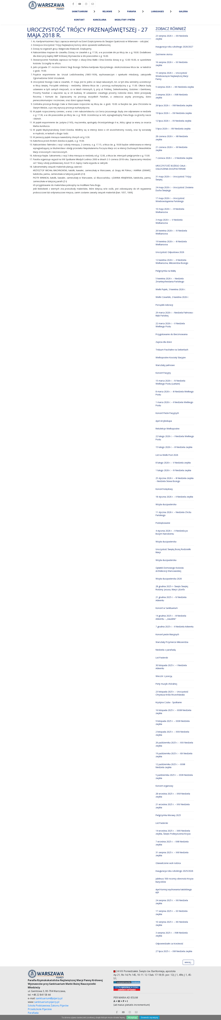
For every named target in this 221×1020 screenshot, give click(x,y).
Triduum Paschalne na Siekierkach (172, 349)
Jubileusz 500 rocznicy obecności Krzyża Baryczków (174, 880)
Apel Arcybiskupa (164, 420)
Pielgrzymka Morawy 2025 (168, 815)
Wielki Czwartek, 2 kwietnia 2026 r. (172, 297)
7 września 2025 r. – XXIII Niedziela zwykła (172, 843)
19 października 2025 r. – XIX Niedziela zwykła (174, 755)
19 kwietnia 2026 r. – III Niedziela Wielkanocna (171, 243)
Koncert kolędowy (164, 489)
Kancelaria (99, 19)
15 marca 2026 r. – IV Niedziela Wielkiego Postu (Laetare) (170, 382)
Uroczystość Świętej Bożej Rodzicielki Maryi (173, 551)
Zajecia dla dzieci (164, 342)
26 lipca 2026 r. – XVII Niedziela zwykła (174, 105)
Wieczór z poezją (164, 676)
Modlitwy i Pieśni (125, 19)
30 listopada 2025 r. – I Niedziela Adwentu (171, 667)
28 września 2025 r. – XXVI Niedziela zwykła (173, 795)
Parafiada (33, 1012)
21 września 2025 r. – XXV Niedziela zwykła (173, 806)
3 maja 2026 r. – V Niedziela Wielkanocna (169, 221)
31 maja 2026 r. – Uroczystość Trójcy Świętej (173, 178)
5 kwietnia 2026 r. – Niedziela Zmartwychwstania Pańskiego (170, 280)
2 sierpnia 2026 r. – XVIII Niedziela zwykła (172, 96)
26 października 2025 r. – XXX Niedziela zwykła (174, 744)
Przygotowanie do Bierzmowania (171, 334)
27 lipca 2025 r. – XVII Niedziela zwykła (174, 951)
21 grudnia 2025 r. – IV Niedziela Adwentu (171, 599)
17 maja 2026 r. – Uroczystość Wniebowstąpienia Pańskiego (170, 200)
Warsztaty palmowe (165, 365)
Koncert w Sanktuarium (167, 608)
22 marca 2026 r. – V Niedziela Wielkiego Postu (170, 325)
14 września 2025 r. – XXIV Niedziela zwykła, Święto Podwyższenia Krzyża (173, 832)
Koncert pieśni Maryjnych (167, 634)
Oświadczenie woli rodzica (168, 863)
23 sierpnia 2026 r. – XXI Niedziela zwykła (172, 37)
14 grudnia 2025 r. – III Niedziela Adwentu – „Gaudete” (171, 617)
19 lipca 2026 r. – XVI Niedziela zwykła (174, 113)
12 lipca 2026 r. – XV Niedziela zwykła (173, 120)
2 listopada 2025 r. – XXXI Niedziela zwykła (172, 733)
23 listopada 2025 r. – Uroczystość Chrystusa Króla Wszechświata (172, 693)
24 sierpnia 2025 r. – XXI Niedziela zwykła (172, 902)
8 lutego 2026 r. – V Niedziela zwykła (173, 462)
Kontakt (79, 19)
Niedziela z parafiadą (166, 649)
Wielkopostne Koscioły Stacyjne (171, 357)
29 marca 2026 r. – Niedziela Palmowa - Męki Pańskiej (175, 314)
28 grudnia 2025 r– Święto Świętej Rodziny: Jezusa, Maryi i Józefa (172, 588)
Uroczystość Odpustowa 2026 (170, 252)
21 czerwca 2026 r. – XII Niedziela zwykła (171, 149)
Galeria (183, 11)
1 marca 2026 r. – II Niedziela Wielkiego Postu (174, 404)
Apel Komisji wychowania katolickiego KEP (174, 891)
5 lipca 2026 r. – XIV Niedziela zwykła (173, 128)
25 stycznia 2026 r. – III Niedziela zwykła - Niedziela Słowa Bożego (174, 480)
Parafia (131, 11)
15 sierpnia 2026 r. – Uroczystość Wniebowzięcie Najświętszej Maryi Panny (172, 75)
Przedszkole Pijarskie (40, 1009)
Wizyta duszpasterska (166, 504)
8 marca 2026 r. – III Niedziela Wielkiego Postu (175, 393)
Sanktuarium (79, 11)
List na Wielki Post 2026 (167, 455)
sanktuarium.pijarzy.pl (46, 1002)
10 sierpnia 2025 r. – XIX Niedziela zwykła (172, 923)
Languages (157, 11)
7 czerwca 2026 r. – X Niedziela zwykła (174, 158)
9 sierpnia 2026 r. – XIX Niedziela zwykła (175, 86)
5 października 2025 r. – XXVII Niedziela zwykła (174, 776)
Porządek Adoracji (164, 304)
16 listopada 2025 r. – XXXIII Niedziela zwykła (173, 712)
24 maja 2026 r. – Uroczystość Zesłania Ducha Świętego (174, 189)
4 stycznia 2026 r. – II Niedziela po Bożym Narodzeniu (172, 532)
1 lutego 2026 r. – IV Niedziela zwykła (173, 470)
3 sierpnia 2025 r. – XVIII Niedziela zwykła (172, 934)
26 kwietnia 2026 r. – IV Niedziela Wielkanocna (171, 232)
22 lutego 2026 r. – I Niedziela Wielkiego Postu (175, 438)
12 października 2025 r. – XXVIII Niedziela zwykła (170, 766)
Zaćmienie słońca (164, 54)
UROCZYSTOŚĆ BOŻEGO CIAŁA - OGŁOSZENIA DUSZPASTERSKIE (171, 167)
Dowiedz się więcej (149, 1017)
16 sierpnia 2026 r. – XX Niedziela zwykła (171, 64)
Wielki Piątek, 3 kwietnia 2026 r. (171, 289)
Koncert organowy (164, 785)
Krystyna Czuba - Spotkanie (169, 702)
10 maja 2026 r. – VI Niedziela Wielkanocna (170, 210)
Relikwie (107, 11)
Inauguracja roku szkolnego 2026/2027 (174, 46)
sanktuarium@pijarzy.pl (49, 998)
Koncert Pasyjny (163, 372)
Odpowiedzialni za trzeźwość (169, 943)
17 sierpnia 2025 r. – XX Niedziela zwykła (171, 912)
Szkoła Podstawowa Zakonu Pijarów (48, 1005)
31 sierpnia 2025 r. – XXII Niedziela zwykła (172, 854)
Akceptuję (132, 1017)
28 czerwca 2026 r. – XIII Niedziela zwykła (172, 138)
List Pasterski (162, 657)
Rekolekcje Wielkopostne (168, 428)
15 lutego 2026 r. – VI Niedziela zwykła (174, 447)
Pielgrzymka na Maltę (166, 270)
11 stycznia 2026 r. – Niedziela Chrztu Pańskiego (173, 514)
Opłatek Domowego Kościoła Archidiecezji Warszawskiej (170, 569)
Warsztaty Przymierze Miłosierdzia (172, 642)
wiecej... (188, 962)
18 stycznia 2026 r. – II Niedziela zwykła (174, 496)
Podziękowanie (163, 522)
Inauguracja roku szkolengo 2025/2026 (174, 870)
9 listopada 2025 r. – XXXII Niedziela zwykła (173, 722)
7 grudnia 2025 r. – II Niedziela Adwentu (174, 626)
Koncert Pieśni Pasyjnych (167, 413)
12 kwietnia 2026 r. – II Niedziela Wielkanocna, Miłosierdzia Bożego (172, 261)
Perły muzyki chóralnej (166, 683)
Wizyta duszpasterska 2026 (169, 578)
